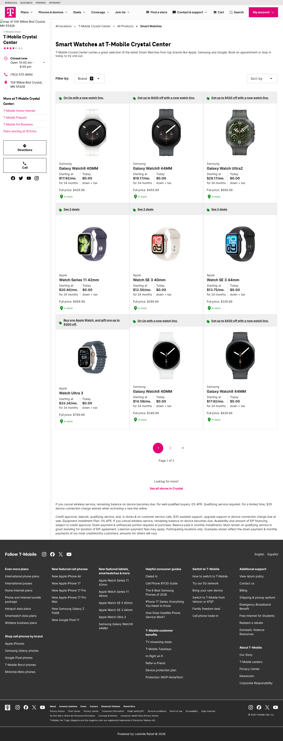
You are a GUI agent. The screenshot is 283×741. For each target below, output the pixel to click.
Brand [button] (82, 78)
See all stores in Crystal (166, 488)
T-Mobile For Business (18, 124)
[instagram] (36, 178)
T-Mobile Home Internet (19, 110)
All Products (125, 26)
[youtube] (28, 178)
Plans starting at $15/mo (19, 131)
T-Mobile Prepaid (15, 117)
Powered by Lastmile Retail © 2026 (141, 734)
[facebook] (13, 178)
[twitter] (20, 178)
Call (25, 165)
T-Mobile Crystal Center (94, 26)
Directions (25, 148)
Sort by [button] (262, 78)
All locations (63, 26)
